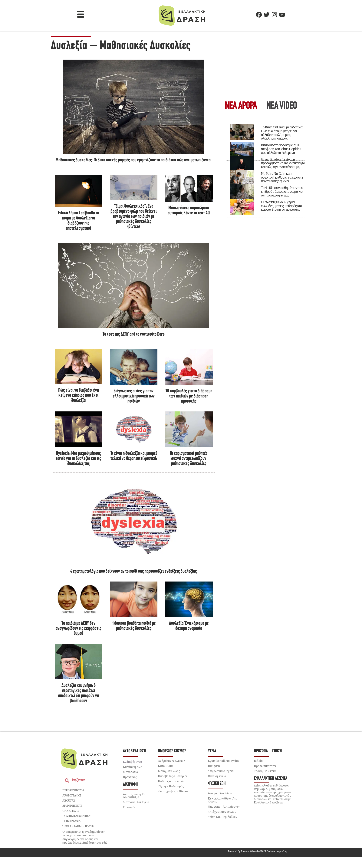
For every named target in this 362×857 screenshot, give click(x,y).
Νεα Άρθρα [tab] (241, 106)
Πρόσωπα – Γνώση (268, 751)
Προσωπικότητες (265, 766)
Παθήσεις (214, 766)
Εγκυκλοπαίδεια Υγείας (223, 761)
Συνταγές (129, 807)
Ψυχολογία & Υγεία (221, 771)
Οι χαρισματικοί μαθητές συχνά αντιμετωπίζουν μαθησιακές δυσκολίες (189, 458)
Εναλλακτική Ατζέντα (270, 778)
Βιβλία (258, 761)
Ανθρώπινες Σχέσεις (171, 761)
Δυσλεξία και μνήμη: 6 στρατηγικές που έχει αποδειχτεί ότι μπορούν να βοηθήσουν (78, 693)
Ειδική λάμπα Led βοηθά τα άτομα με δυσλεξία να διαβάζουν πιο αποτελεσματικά (78, 221)
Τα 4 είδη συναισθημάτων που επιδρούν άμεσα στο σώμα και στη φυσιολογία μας (282, 191)
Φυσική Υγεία (217, 776)
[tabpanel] (265, 169)
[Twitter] (267, 15)
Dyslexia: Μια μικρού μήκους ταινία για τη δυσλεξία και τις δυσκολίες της (78, 458)
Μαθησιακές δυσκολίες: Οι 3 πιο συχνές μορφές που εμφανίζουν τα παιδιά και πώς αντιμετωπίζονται (134, 160)
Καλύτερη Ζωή (132, 767)
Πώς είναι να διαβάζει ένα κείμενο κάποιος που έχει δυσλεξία (78, 395)
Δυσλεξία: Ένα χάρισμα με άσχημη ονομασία (189, 626)
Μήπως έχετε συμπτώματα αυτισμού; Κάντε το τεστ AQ (189, 211)
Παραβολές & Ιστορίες (172, 776)
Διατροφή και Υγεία (136, 802)
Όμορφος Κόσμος (172, 751)
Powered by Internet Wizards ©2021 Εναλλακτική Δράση (257, 851)
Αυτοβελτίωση (134, 751)
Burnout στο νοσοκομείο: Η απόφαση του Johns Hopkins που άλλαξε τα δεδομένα (281, 149)
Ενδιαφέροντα (132, 761)
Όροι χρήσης (70, 811)
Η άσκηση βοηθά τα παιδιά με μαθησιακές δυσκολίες (133, 626)
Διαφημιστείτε (72, 805)
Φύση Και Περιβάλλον (222, 817)
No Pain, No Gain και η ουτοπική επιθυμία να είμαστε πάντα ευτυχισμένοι (282, 177)
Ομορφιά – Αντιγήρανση (224, 806)
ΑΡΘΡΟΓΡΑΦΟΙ (71, 795)
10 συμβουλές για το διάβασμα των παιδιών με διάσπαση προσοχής (188, 396)
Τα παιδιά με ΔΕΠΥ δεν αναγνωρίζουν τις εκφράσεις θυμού (78, 628)
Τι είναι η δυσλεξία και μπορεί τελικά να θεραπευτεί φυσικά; (133, 456)
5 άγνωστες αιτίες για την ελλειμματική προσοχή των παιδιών (134, 396)
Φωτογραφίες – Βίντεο (173, 791)
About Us (68, 800)
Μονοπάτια (130, 772)
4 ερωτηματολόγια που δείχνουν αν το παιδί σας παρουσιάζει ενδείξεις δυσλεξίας (133, 571)
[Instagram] (274, 15)
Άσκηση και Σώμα (220, 793)
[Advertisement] (265, 67)
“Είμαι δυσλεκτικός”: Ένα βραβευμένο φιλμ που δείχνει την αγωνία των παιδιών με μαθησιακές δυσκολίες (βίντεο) (133, 216)
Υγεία (212, 751)
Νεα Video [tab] (281, 106)
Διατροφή (130, 784)
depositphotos (73, 790)
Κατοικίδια (165, 766)
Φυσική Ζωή (217, 783)
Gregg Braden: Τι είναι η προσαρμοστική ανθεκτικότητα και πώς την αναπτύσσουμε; (283, 163)
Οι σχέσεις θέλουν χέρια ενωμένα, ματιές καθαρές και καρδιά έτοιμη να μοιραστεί (281, 206)
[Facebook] (259, 15)
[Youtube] (282, 15)
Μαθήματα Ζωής (169, 771)
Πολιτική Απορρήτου (76, 816)
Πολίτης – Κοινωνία (171, 781)
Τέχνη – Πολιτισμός (171, 786)
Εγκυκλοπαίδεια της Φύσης (222, 799)
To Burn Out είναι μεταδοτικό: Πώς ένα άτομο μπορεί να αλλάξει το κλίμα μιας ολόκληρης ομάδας (282, 132)
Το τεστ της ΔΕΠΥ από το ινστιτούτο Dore (134, 334)
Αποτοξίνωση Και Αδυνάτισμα (134, 795)
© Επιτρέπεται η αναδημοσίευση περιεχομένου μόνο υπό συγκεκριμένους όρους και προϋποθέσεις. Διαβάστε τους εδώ (84, 837)
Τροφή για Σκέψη (265, 771)
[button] (80, 14)
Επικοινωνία (71, 821)
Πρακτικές (130, 777)
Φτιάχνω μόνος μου (222, 811)
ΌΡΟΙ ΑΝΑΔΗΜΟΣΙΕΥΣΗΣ (78, 826)
